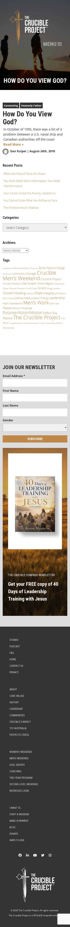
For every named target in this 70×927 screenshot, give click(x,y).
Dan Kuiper (18, 151)
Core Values (17, 696)
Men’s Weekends (19, 758)
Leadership (57, 298)
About (13, 689)
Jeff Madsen (60, 293)
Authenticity (17, 268)
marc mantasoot (13, 303)
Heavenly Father (31, 105)
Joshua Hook (23, 298)
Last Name (10, 405)
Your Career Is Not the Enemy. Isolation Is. (29, 193)
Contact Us (16, 665)
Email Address (14, 376)
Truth (41, 323)
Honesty (30, 293)
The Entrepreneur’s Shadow (21, 208)
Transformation (30, 323)
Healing (20, 293)
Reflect (47, 313)
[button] (50, 44)
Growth (8, 293)
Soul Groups (17, 764)
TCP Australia (18, 728)
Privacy (14, 672)
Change (60, 268)
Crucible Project (51, 279)
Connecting (11, 105)
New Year (54, 303)
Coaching (15, 771)
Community (18, 273)
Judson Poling (39, 298)
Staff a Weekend (19, 814)
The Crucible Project (36, 317)
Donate (14, 833)
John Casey (8, 298)
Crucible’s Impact (20, 721)
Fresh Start (31, 288)
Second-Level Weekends (24, 784)
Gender (8, 420)
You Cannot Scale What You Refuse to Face (30, 200)
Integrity (49, 293)
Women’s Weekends (21, 752)
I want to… (16, 807)
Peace (7, 308)
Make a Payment (19, 820)
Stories (14, 640)
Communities (17, 715)
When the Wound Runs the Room (24, 174)
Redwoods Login (19, 790)
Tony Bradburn (16, 323)
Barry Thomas (31, 268)
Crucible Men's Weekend (29, 275)
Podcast (15, 646)
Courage (31, 274)
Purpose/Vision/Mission (22, 312)
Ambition (7, 268)
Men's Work (36, 302)
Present (16, 308)
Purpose (27, 308)
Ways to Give (17, 840)
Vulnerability (50, 323)
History (14, 702)
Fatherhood (59, 283)
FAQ (12, 653)
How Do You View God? (27, 118)
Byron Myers (47, 268)
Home (13, 659)
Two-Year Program (21, 777)
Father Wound (10, 288)
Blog (12, 827)
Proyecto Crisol (19, 734)
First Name (10, 391)
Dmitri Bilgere (45, 283)
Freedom (21, 288)
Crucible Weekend (12, 283)
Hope (38, 292)
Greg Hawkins (53, 288)
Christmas (7, 274)
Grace (42, 288)
